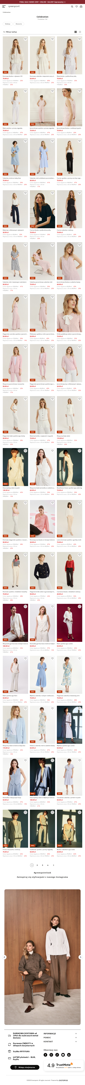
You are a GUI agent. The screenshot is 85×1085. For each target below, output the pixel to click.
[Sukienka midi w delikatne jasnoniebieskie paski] (42, 157)
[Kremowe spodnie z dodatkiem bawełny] (15, 571)
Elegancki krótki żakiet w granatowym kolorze (42, 592)
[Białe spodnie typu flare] (15, 675)
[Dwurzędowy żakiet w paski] (15, 467)
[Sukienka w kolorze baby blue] (15, 157)
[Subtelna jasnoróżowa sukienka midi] (42, 261)
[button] (60, 1034)
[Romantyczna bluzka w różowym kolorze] (42, 519)
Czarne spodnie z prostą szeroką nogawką (69, 178)
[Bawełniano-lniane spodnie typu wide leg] (69, 467)
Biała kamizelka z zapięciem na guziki (41, 436)
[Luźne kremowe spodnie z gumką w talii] (69, 519)
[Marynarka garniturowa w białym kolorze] (15, 623)
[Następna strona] (53, 865)
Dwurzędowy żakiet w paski (11, 488)
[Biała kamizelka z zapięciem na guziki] (42, 415)
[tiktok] (57, 1055)
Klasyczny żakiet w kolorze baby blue (14, 746)
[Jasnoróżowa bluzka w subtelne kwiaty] (69, 261)
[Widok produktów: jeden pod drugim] (80, 32)
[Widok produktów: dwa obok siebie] (75, 32)
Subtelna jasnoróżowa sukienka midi (41, 282)
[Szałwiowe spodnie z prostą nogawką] (42, 829)
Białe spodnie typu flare (10, 696)
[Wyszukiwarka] (72, 6)
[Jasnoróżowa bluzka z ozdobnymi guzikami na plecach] (69, 107)
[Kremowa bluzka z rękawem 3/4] (15, 55)
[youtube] (63, 1055)
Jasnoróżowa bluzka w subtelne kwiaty (68, 282)
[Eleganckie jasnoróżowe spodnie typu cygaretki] (42, 363)
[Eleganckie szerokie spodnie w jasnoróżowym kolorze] (15, 313)
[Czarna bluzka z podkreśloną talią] (42, 209)
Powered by (54, 1080)
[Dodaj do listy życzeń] (25, 39)
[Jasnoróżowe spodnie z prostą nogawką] (42, 107)
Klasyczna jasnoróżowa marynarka (13, 384)
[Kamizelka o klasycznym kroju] (15, 777)
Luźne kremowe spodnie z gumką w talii (69, 540)
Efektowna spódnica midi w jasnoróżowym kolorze (42, 334)
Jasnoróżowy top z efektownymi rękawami (69, 384)
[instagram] (51, 1055)
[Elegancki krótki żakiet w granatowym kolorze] (42, 571)
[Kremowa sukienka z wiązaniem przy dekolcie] (42, 55)
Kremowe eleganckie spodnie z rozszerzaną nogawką (15, 540)
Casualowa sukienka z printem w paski (68, 797)
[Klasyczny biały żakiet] (69, 415)
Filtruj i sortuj (11, 32)
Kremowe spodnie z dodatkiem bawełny (15, 592)
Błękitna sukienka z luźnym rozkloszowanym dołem (42, 696)
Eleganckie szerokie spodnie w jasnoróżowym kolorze (15, 334)
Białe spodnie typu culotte (65, 644)
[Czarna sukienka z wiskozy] (69, 209)
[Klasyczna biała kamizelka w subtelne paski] (42, 467)
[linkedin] (69, 1055)
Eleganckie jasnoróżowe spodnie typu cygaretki (42, 384)
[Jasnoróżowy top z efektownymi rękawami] (69, 363)
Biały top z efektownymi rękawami (13, 230)
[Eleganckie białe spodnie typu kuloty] (15, 415)
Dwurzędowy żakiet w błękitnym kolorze (42, 797)
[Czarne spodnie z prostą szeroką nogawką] (69, 157)
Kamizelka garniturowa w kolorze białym (42, 644)
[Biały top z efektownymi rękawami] (15, 209)
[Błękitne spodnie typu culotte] (69, 725)
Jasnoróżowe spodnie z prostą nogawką (42, 128)
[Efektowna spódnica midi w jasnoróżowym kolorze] (42, 313)
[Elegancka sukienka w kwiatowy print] (69, 675)
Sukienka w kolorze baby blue (12, 178)
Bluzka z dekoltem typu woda (66, 849)
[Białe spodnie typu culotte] (69, 623)
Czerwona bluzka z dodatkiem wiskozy (68, 592)
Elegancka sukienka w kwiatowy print (68, 696)
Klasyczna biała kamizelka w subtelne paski (42, 488)
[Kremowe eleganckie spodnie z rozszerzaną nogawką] (15, 519)
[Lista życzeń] (76, 6)
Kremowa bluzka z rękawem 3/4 (12, 76)
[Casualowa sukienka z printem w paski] (69, 777)
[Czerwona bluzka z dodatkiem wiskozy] (69, 571)
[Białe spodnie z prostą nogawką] (15, 107)
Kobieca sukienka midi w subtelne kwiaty (42, 746)
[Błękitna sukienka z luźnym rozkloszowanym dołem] (42, 675)
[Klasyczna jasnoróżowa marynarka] (15, 363)
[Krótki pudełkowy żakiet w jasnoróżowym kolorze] (69, 313)
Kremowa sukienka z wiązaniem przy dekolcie (42, 76)
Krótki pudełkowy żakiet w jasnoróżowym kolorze (69, 334)
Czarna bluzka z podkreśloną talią (40, 230)
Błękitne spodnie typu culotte (66, 746)
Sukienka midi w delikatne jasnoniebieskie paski (42, 178)
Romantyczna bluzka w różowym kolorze (42, 540)
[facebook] (45, 1055)
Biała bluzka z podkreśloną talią (66, 76)
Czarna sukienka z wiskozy (65, 230)
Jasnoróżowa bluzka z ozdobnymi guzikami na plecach (69, 128)
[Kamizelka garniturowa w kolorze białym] (42, 623)
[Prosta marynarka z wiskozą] (15, 829)
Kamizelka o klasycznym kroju (12, 797)
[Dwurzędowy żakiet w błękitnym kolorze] (42, 777)
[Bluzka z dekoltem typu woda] (69, 829)
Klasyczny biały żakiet (63, 436)
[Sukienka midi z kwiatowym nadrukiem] (15, 261)
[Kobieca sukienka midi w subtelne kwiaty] (42, 725)
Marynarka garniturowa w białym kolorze (15, 644)
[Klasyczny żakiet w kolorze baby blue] (15, 725)
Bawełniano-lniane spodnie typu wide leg (69, 488)
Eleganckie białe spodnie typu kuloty (14, 436)
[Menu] (4, 6)
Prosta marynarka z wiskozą (11, 849)
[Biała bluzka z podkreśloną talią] (69, 55)
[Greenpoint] (13, 6)
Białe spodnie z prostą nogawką (12, 128)
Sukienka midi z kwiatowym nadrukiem (14, 282)
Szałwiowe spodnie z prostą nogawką (41, 849)
